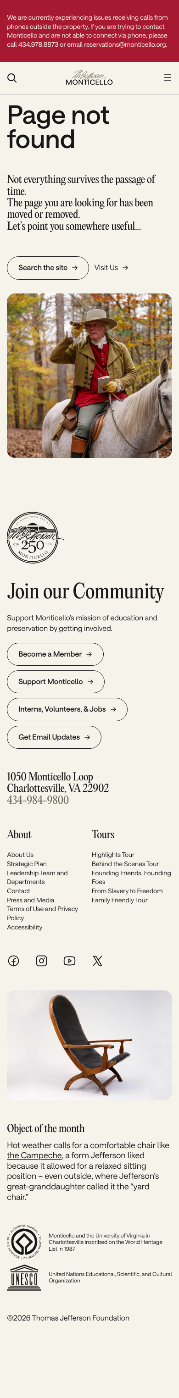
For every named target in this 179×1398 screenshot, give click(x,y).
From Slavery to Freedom (127, 891)
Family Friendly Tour (120, 900)
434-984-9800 (38, 801)
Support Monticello (50, 681)
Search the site (42, 267)
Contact (18, 891)
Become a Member (50, 654)
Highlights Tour (113, 854)
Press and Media (30, 900)
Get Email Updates (49, 737)
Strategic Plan (27, 864)
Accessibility (24, 927)
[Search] (31, 78)
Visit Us (106, 267)
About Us (20, 854)
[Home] (89, 78)
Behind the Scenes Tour (125, 864)
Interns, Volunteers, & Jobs (62, 709)
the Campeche (34, 1155)
